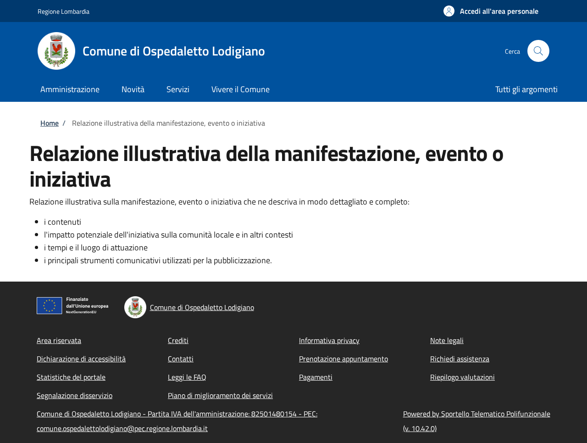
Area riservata (59, 340)
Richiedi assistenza (459, 358)
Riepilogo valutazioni (462, 376)
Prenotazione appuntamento (343, 358)
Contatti (181, 358)
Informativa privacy (329, 340)
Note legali (447, 340)
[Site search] (538, 51)
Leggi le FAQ (187, 376)
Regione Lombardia (63, 11)
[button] (490, 11)
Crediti (178, 340)
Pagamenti (315, 376)
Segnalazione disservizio (74, 395)
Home (49, 122)
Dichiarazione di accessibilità (81, 358)
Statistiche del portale (71, 376)
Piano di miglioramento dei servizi (220, 395)
